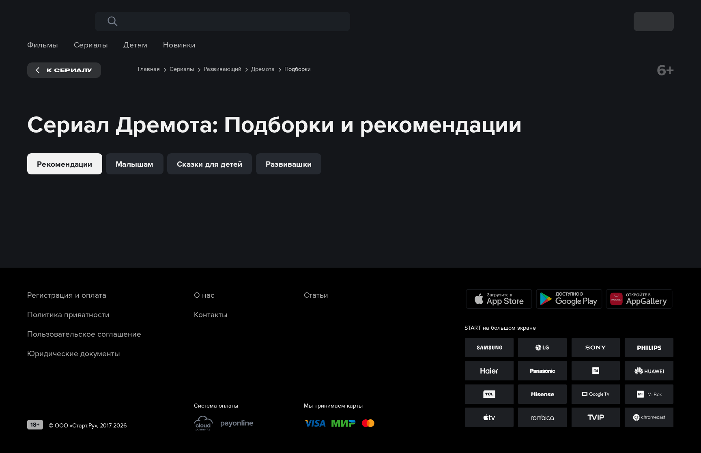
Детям (135, 44)
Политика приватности (68, 314)
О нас (204, 294)
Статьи (316, 294)
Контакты (211, 314)
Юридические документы (73, 353)
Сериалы (91, 44)
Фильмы (42, 44)
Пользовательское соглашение (84, 333)
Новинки (179, 44)
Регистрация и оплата (66, 294)
